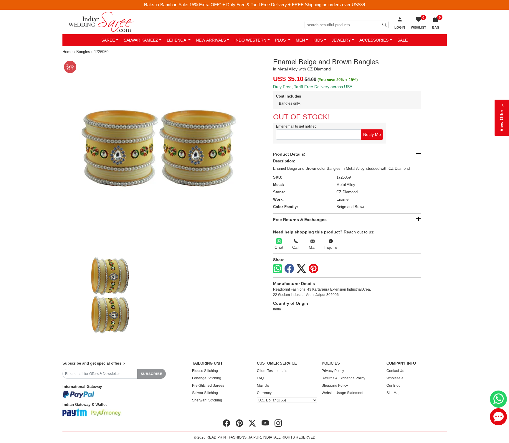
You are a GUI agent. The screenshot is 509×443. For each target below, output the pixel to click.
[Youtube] (265, 423)
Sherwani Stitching (207, 400)
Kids (318, 40)
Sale (402, 40)
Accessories (374, 40)
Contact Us (395, 371)
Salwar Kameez (141, 40)
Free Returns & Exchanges (300, 219)
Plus (281, 40)
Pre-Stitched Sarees (208, 385)
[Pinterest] (313, 269)
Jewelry (341, 40)
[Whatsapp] (277, 268)
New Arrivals (211, 40)
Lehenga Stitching (206, 378)
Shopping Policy (335, 385)
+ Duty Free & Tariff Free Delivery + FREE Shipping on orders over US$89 (293, 4)
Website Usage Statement (342, 393)
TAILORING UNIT (207, 363)
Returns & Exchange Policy (343, 378)
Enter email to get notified (296, 126)
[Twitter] (301, 269)
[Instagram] (278, 423)
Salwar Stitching (205, 393)
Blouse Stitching (205, 371)
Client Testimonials (272, 371)
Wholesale (395, 378)
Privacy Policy (333, 371)
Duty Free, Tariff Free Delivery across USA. (313, 86)
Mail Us (263, 385)
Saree (108, 40)
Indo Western (250, 40)
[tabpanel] (157, 153)
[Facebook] (289, 269)
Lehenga (177, 40)
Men (300, 40)
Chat (279, 247)
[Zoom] (157, 153)
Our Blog (393, 385)
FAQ (260, 378)
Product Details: (289, 154)
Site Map (393, 393)
